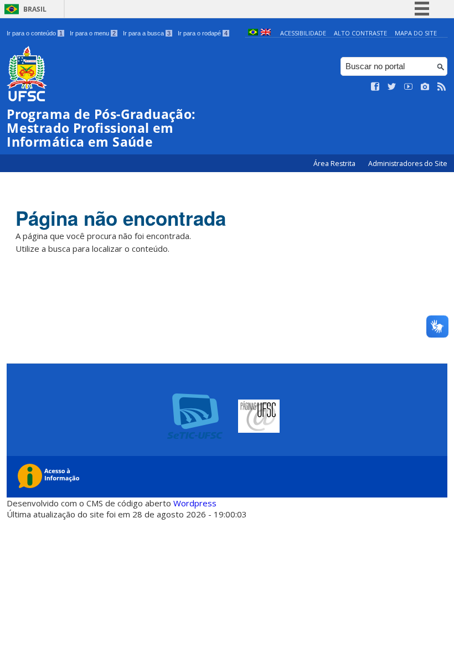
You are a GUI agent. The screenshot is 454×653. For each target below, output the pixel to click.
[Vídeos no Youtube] (408, 86)
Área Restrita (335, 163)
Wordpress (194, 503)
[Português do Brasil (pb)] (253, 33)
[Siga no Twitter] (392, 86)
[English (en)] (266, 33)
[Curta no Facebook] (375, 86)
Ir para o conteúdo (35, 33)
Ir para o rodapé (203, 33)
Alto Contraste (360, 33)
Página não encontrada (121, 218)
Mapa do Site (416, 33)
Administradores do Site (407, 163)
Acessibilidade (303, 33)
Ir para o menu (93, 33)
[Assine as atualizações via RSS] (441, 86)
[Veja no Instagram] (425, 86)
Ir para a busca (147, 33)
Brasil (35, 9)
